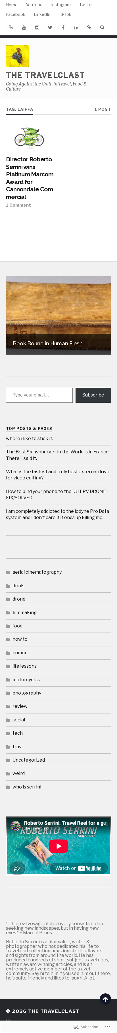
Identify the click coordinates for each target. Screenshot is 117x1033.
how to (20, 639)
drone (19, 599)
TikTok (65, 14)
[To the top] (105, 999)
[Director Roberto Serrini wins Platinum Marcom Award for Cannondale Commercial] (30, 137)
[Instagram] (37, 27)
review (20, 706)
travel (19, 746)
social (18, 720)
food (17, 626)
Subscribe (93, 395)
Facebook (15, 14)
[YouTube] (24, 27)
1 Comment (18, 205)
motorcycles (26, 679)
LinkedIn (42, 14)
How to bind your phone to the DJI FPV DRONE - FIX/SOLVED (57, 494)
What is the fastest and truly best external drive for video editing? (57, 475)
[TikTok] (89, 27)
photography (26, 693)
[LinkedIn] (76, 27)
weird (18, 773)
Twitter (86, 4)
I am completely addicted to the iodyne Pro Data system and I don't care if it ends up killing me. (57, 514)
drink (18, 585)
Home (12, 4)
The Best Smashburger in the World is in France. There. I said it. (58, 455)
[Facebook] (63, 27)
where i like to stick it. (29, 438)
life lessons (24, 666)
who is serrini (26, 787)
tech (17, 733)
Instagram (61, 4)
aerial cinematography (37, 572)
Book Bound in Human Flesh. (48, 343)
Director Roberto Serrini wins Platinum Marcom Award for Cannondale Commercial (29, 178)
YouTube (34, 4)
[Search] (102, 27)
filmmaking (24, 612)
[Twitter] (50, 27)
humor (19, 652)
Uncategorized (28, 760)
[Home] (11, 27)
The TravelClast (45, 74)
